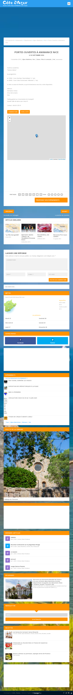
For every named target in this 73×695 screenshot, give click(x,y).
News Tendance (26, 539)
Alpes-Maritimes (27, 59)
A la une (35, 581)
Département (37, 583)
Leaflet (51, 159)
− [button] (9, 120)
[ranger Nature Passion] (7, 567)
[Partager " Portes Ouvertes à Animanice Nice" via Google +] (26, 194)
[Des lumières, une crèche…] (44, 228)
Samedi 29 (42, 323)
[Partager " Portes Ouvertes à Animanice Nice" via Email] (37, 194)
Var (30, 422)
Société (42, 584)
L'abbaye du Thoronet (11, 499)
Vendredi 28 (42, 318)
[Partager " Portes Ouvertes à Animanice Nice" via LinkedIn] (34, 194)
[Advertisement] (36, 20)
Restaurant (36, 546)
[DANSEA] (7, 538)
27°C (9, 304)
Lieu (50, 583)
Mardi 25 (8, 318)
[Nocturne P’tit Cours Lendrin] (60, 228)
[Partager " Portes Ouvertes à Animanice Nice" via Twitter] (23, 194)
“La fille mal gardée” (12, 235)
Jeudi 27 (7, 327)
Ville (52, 584)
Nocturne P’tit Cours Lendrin (60, 235)
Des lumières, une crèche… (43, 235)
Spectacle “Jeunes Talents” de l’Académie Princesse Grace (28, 237)
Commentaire (13, 112)
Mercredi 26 (9, 323)
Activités (41, 581)
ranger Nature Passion (18, 566)
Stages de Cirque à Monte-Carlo (20, 417)
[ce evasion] (7, 553)
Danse (38, 59)
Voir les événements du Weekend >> (16, 378)
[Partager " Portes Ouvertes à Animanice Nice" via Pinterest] (30, 194)
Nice (33, 59)
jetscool (13, 559)
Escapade (45, 583)
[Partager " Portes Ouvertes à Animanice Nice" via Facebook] (19, 194)
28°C (9, 310)
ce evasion (14, 552)
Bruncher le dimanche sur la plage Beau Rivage (25, 545)
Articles (19, 539)
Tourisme (48, 584)
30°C (14, 305)
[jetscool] (7, 560)
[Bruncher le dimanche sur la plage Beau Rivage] (7, 546)
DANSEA (13, 537)
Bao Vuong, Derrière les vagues (20, 380)
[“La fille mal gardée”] (12, 228)
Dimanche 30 (43, 327)
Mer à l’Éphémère (15, 392)
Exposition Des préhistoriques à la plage (23, 386)
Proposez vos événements (47, 200)
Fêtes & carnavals (46, 59)
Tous (7, 422)
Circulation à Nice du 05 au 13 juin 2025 (23, 398)
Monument (55, 583)
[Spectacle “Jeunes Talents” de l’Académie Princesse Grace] (28, 228)
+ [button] (9, 118)
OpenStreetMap (61, 159)
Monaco (24, 422)
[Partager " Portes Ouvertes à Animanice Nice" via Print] (41, 194)
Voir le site (25, 112)
